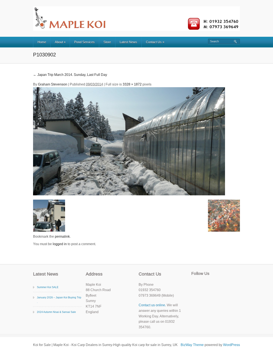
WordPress (231, 345)
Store (107, 42)
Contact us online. (152, 305)
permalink (62, 236)
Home (42, 42)
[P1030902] (129, 141)
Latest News (128, 42)
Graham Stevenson (52, 84)
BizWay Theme (192, 345)
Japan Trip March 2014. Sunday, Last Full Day (70, 75)
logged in (60, 244)
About (60, 42)
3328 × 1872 (132, 84)
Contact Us (155, 42)
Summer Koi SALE (47, 287)
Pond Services (84, 42)
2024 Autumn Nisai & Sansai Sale (56, 312)
